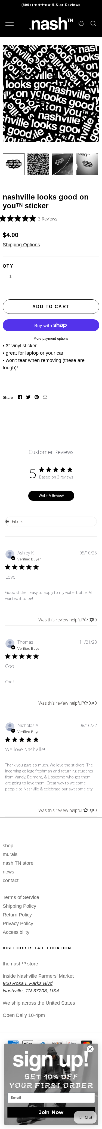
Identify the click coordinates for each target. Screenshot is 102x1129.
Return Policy (17, 915)
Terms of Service (21, 897)
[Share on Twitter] (28, 397)
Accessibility (16, 932)
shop (8, 845)
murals (10, 854)
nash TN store (18, 863)
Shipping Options (21, 244)
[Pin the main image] (37, 397)
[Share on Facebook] (20, 397)
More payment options (51, 338)
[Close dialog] (92, 1049)
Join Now (51, 1112)
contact (10, 880)
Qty (8, 266)
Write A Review (51, 495)
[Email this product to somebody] (45, 397)
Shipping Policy (19, 906)
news (8, 872)
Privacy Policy (18, 923)
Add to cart (51, 306)
